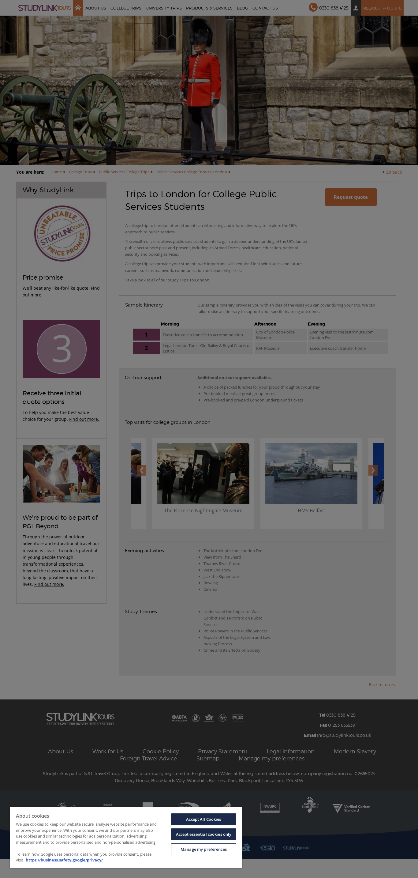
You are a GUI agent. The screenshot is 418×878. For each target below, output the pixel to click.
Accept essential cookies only (204, 834)
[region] (126, 837)
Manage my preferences (204, 849)
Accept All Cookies (203, 819)
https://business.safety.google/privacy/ (64, 860)
